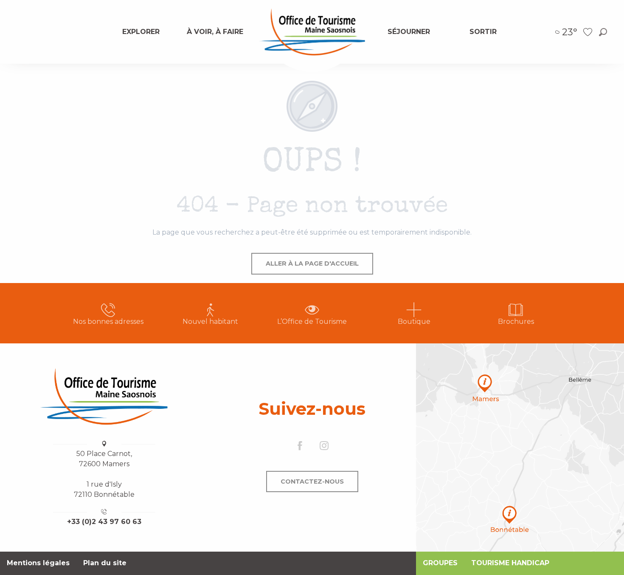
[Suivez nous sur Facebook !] (300, 446)
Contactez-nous (312, 481)
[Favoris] (589, 32)
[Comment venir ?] (520, 447)
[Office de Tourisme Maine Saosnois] (104, 396)
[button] (603, 32)
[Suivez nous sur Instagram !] (324, 446)
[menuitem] (140, 32)
